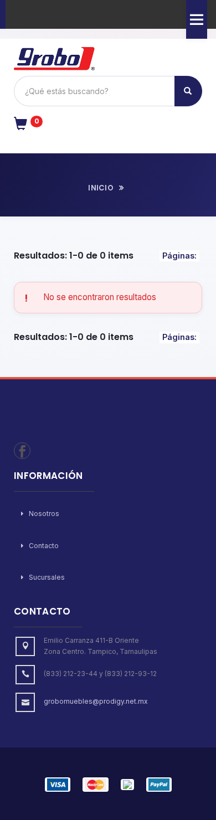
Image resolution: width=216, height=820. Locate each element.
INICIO (101, 188)
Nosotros (43, 513)
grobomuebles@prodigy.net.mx (96, 701)
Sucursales (46, 577)
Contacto (43, 545)
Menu (196, 19)
